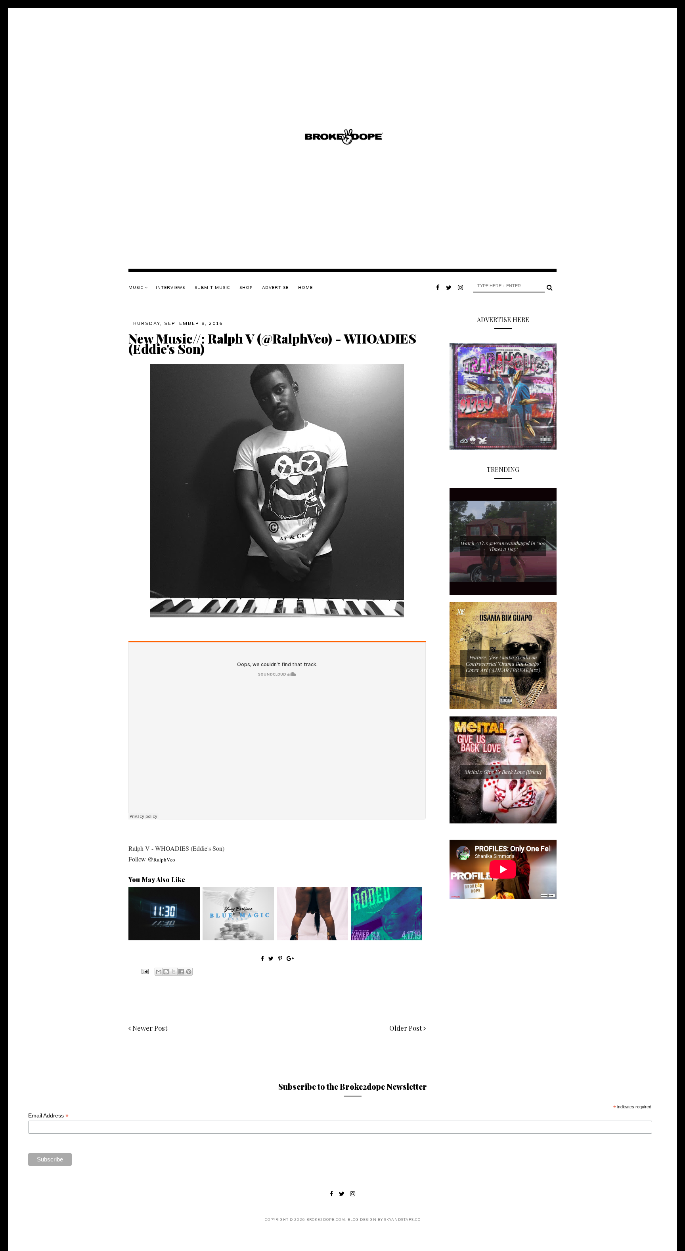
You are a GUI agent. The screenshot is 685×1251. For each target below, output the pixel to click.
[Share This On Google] (290, 958)
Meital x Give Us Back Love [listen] (503, 771)
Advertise (275, 287)
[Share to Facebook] (181, 972)
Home (305, 287)
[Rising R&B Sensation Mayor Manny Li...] (164, 938)
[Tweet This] (271, 958)
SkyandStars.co (402, 1220)
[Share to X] (174, 972)
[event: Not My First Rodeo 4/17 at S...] (386, 938)
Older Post (406, 1028)
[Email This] (159, 972)
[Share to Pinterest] (189, 972)
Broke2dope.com (325, 1220)
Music (136, 287)
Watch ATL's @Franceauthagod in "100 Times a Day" (503, 546)
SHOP (246, 287)
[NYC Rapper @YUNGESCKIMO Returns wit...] (238, 938)
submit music (212, 287)
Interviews (170, 287)
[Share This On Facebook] (262, 958)
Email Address (48, 1115)
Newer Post (149, 1028)
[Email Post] (144, 970)
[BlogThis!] (166, 972)
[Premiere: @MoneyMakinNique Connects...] (312, 938)
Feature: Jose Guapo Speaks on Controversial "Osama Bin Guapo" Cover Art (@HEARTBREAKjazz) (503, 663)
